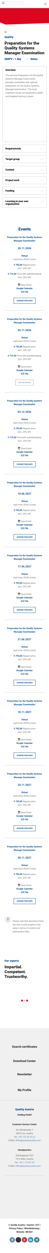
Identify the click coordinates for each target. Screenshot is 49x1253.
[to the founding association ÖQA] (24, 1193)
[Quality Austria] (12, 4)
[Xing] (36, 1239)
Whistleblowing (31, 1228)
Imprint (30, 1225)
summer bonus (34, 274)
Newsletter (24, 1074)
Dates (34, 59)
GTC (37, 1225)
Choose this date (25, 301)
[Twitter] (18, 1239)
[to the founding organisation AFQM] (24, 1183)
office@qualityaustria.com (28, 1140)
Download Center (24, 1061)
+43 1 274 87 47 (27, 1162)
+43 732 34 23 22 (26, 1137)
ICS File (24, 292)
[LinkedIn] (30, 1239)
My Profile (24, 1090)
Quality (8, 37)
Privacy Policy (16, 1228)
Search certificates (24, 1046)
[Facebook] (12, 1239)
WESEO (29, 1232)
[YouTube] (24, 1239)
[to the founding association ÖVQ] (24, 1212)
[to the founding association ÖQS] (24, 1202)
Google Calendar (24, 288)
